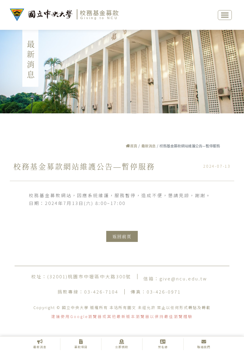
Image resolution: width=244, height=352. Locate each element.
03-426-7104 (101, 291)
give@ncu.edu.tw (183, 278)
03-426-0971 (164, 291)
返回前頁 (122, 236)
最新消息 (148, 146)
